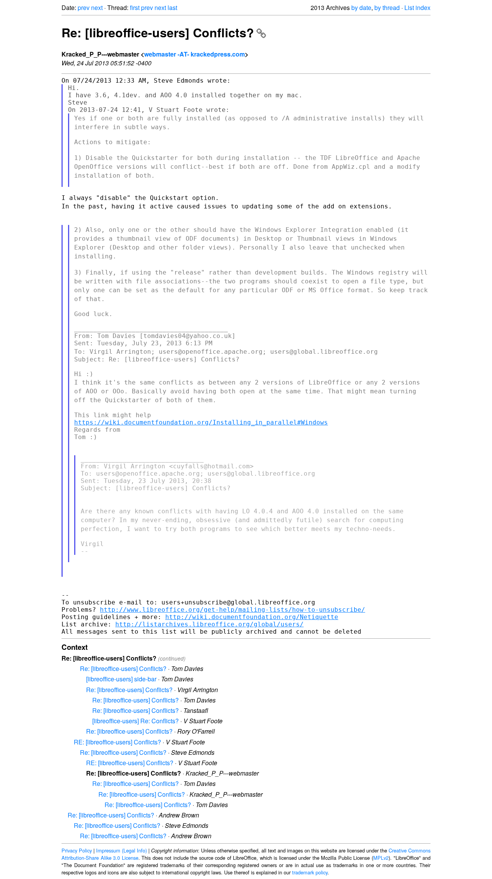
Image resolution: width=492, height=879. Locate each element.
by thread (387, 7)
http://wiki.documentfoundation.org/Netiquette (251, 617)
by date (361, 7)
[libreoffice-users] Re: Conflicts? (135, 720)
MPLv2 (381, 857)
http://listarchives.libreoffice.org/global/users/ (209, 624)
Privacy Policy (77, 850)
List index (417, 7)
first (135, 7)
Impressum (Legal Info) (121, 850)
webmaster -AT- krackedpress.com (194, 54)
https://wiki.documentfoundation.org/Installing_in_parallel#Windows (201, 422)
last (172, 7)
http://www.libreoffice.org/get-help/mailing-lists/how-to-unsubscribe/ (232, 609)
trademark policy (309, 872)
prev (84, 7)
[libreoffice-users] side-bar (121, 678)
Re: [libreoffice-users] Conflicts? (158, 32)
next (97, 7)
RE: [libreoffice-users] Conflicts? (117, 741)
